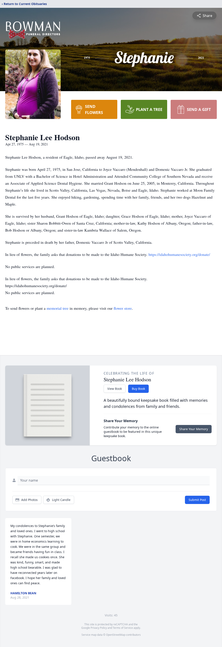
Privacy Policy (99, 628)
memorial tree (58, 308)
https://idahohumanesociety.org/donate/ (179, 254)
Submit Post (197, 500)
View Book (114, 389)
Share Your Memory (193, 429)
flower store (123, 308)
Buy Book (138, 389)
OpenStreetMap (115, 635)
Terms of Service (123, 628)
